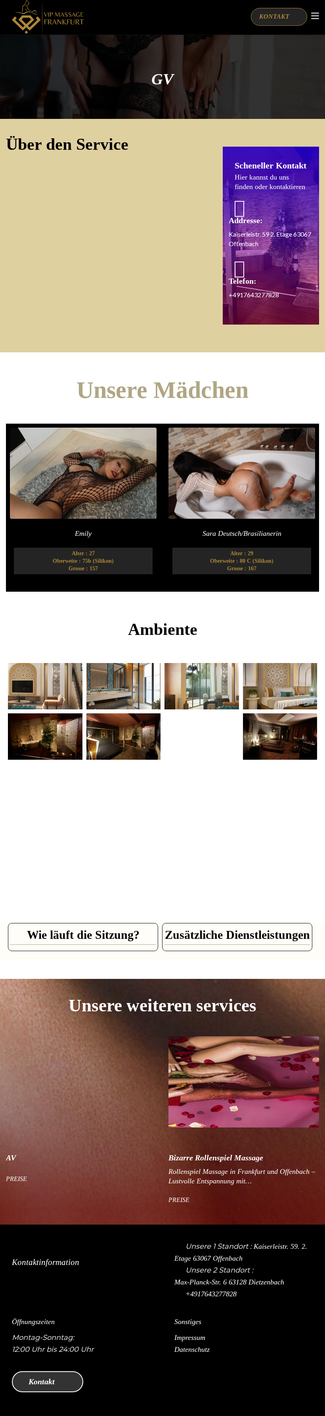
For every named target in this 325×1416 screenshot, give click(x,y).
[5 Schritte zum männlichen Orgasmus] (280, 888)
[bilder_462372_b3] (280, 837)
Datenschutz (192, 1349)
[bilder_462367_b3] (45, 888)
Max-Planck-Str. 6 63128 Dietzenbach (229, 1282)
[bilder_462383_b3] (201, 787)
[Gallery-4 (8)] (280, 686)
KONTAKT (275, 16)
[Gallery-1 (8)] (123, 686)
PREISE (87, 1199)
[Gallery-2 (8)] (201, 686)
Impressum (189, 1337)
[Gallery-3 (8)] (45, 686)
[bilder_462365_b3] (201, 888)
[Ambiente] (123, 787)
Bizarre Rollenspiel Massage (123, 1157)
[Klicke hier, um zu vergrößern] (45, 736)
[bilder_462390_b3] (123, 837)
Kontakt (43, 1381)
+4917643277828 (211, 1294)
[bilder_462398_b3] (280, 787)
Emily (183, 533)
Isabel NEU (25, 533)
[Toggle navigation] (315, 16)
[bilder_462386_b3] (201, 837)
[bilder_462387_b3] (45, 837)
